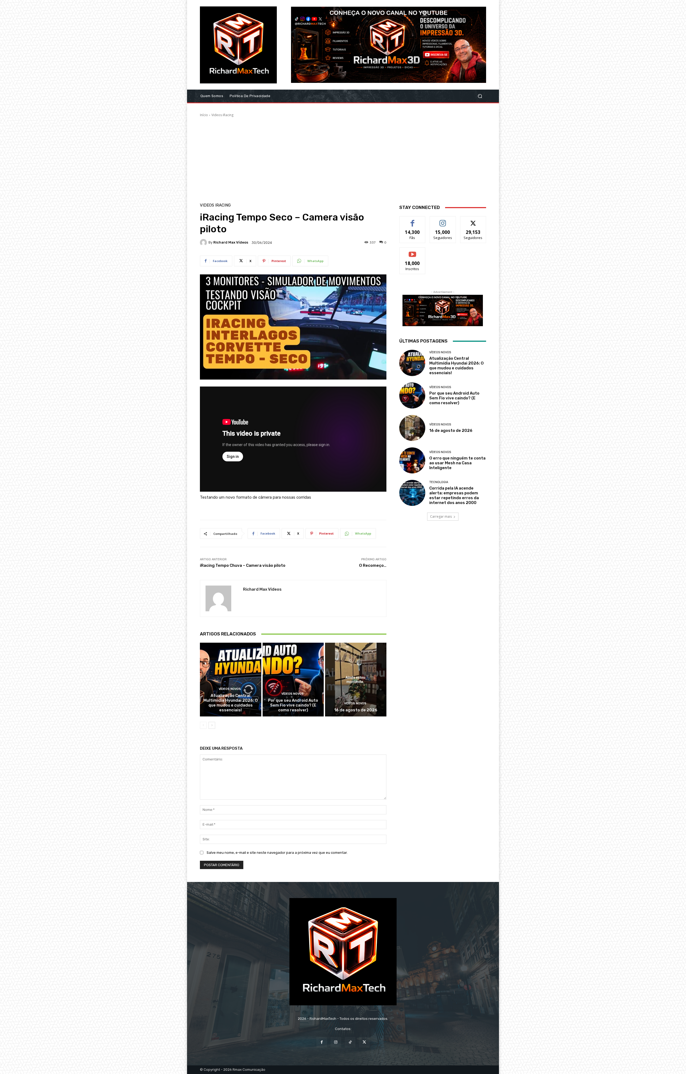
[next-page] (211, 725)
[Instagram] (336, 1042)
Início (204, 115)
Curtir (412, 220)
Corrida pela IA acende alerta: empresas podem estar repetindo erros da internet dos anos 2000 (454, 495)
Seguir (443, 220)
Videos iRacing (222, 115)
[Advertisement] (343, 157)
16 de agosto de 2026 (355, 710)
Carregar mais (441, 516)
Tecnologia (438, 482)
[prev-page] (203, 725)
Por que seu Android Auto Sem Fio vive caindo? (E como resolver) (293, 705)
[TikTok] (350, 1042)
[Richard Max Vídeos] (204, 242)
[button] (480, 96)
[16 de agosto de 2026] (355, 679)
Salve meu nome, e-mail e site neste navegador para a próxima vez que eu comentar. (277, 853)
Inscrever (412, 251)
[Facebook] (321, 1042)
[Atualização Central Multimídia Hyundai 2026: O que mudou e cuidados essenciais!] (230, 679)
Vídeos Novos (230, 688)
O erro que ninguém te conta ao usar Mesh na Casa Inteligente (457, 463)
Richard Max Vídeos (230, 242)
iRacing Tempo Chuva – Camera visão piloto (242, 565)
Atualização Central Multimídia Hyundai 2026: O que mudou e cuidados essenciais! (230, 702)
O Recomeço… (372, 565)
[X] (364, 1042)
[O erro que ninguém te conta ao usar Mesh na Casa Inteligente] (412, 460)
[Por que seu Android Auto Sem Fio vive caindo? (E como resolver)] (293, 679)
